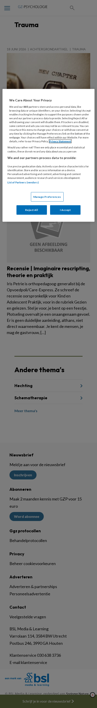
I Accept (65, 209)
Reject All (31, 209)
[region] (48, 155)
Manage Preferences (47, 196)
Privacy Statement (60, 141)
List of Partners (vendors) (23, 182)
